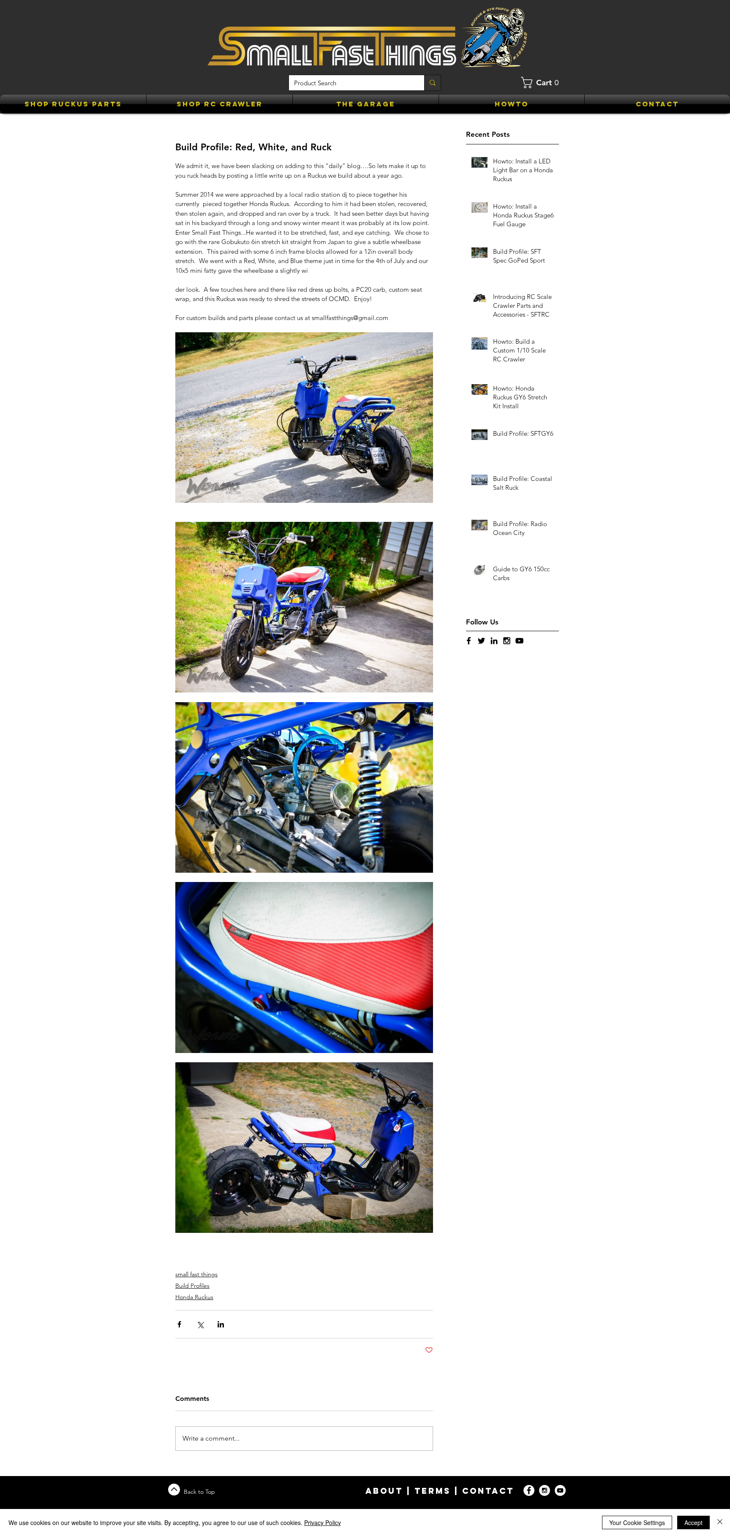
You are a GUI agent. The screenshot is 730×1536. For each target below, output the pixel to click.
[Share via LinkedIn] (221, 1324)
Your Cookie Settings (637, 1522)
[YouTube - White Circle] (560, 1490)
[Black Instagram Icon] (507, 641)
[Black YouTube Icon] (519, 641)
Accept (693, 1522)
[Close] (720, 1522)
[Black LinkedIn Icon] (494, 641)
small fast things (196, 1274)
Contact (488, 1491)
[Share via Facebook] (179, 1324)
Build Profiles (192, 1285)
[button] (543, 82)
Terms (432, 1491)
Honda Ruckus (194, 1297)
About (384, 1491)
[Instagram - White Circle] (544, 1490)
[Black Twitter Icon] (481, 641)
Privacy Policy (322, 1522)
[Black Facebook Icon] (469, 641)
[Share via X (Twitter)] (200, 1324)
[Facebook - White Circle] (528, 1490)
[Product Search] (432, 82)
